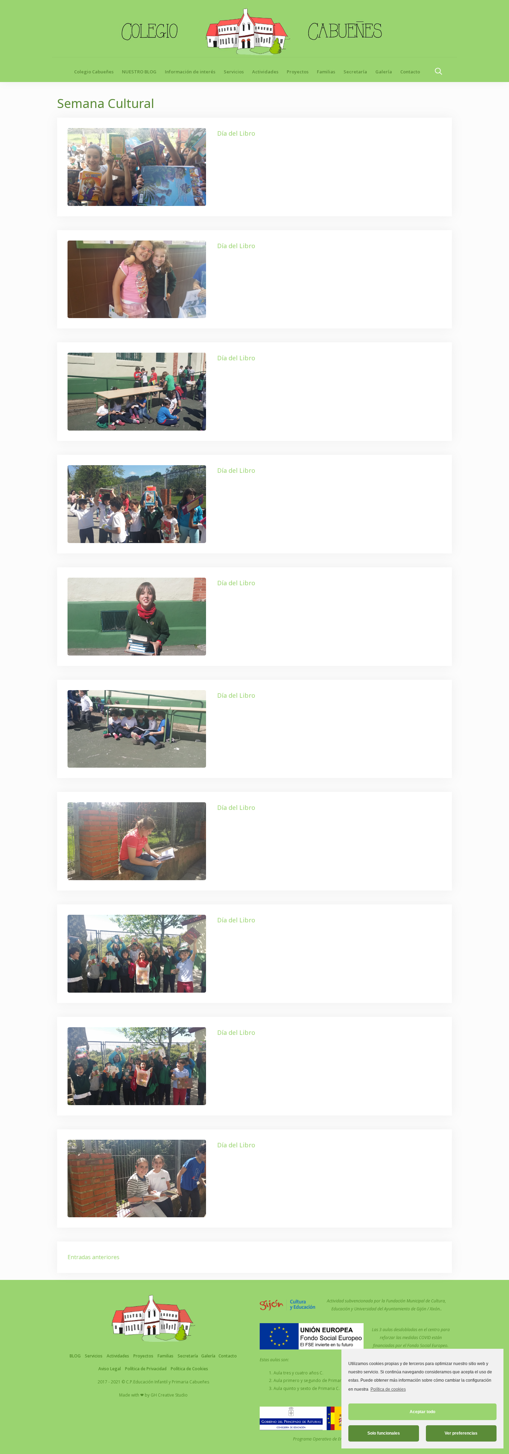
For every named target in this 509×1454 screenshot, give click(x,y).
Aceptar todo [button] (422, 1411)
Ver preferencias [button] (461, 1433)
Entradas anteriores (93, 1257)
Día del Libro (236, 133)
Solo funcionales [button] (383, 1433)
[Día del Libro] (137, 166)
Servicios (234, 72)
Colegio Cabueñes (94, 72)
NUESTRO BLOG (139, 72)
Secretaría (355, 72)
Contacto (410, 72)
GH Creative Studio (169, 1395)
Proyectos (298, 72)
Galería (383, 72)
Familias (326, 72)
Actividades (265, 72)
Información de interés (190, 72)
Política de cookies (387, 1389)
